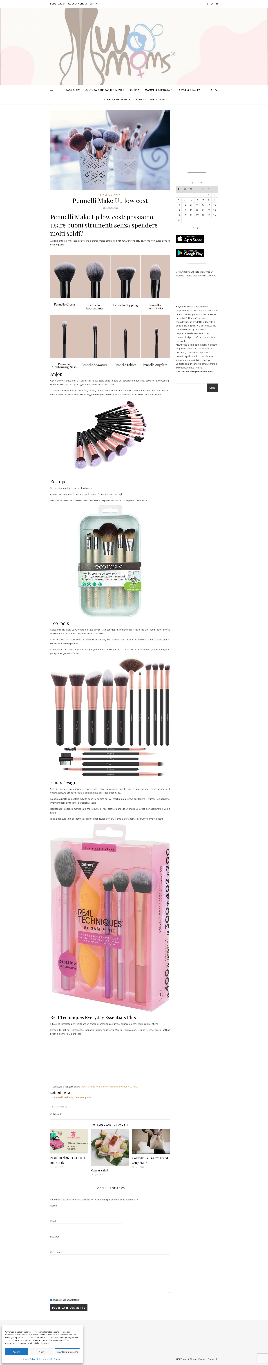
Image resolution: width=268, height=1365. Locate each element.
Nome (53, 1205)
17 (178, 210)
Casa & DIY (73, 89)
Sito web (55, 1236)
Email (53, 1221)
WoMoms (58, 1113)
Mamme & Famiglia (157, 89)
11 (184, 205)
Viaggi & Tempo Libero (151, 99)
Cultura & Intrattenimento (105, 89)
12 (191, 205)
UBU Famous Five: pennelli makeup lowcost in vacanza (109, 1086)
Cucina (134, 89)
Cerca (212, 387)
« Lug (196, 227)
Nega (41, 1352)
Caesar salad (99, 1170)
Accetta (16, 1352)
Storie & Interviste (117, 99)
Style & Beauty (189, 89)
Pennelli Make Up (59, 1106)
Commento (56, 1251)
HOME (53, 3)
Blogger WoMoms (78, 3)
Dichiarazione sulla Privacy (48, 1359)
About (61, 3)
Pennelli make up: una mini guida (73, 1097)
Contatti (95, 3)
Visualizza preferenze (67, 1352)
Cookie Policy (29, 1359)
